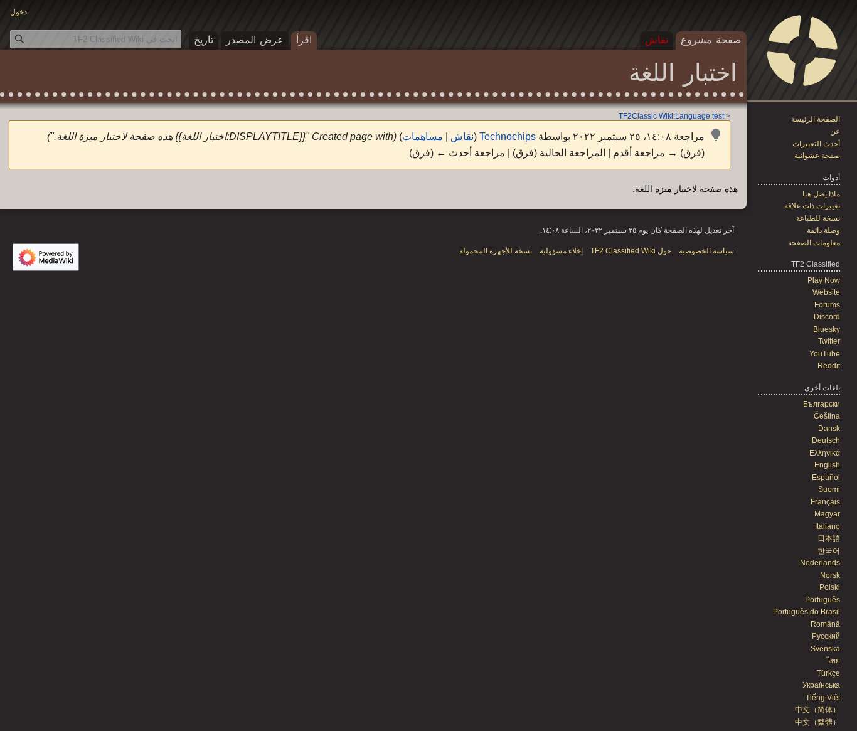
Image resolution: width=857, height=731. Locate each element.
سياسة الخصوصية (706, 251)
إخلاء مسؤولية (561, 251)
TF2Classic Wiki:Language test (671, 116)
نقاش (462, 136)
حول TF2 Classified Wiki (630, 251)
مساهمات (422, 136)
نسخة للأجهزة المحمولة (495, 251)
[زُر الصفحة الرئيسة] (802, 50)
